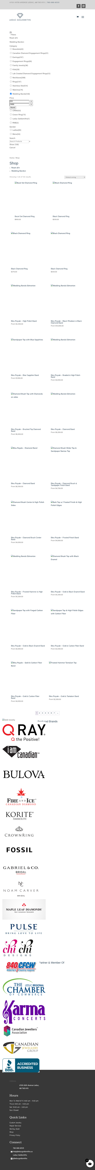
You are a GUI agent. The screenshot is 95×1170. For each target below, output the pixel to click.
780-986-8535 (53, 2)
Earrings (15, 57)
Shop (11, 1132)
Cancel (12, 148)
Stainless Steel (18, 86)
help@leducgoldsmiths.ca (23, 1152)
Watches (16, 90)
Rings (14, 82)
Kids (14, 70)
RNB (14, 123)
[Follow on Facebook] (79, 6)
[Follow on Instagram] (83, 6)
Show (14, 145)
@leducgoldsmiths (20, 1159)
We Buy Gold (14, 1129)
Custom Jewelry (15, 1123)
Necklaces (16, 78)
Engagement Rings (20, 61)
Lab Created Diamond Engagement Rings (29, 74)
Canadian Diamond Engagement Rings (28, 53)
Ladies (15, 130)
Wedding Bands (19, 94)
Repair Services (15, 1126)
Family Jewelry (18, 66)
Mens (14, 134)
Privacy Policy (15, 1135)
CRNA (15, 111)
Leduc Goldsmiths (20, 119)
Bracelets (16, 49)
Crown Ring (17, 115)
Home (12, 158)
